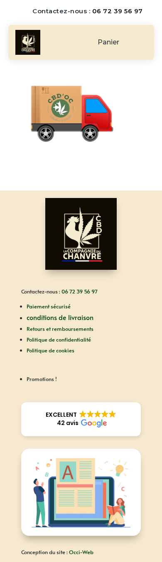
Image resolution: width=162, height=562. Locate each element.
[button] (81, 419)
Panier (108, 42)
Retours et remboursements (60, 328)
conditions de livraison (60, 317)
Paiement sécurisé (49, 306)
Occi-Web (81, 552)
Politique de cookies (50, 350)
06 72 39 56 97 (117, 11)
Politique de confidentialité (59, 339)
